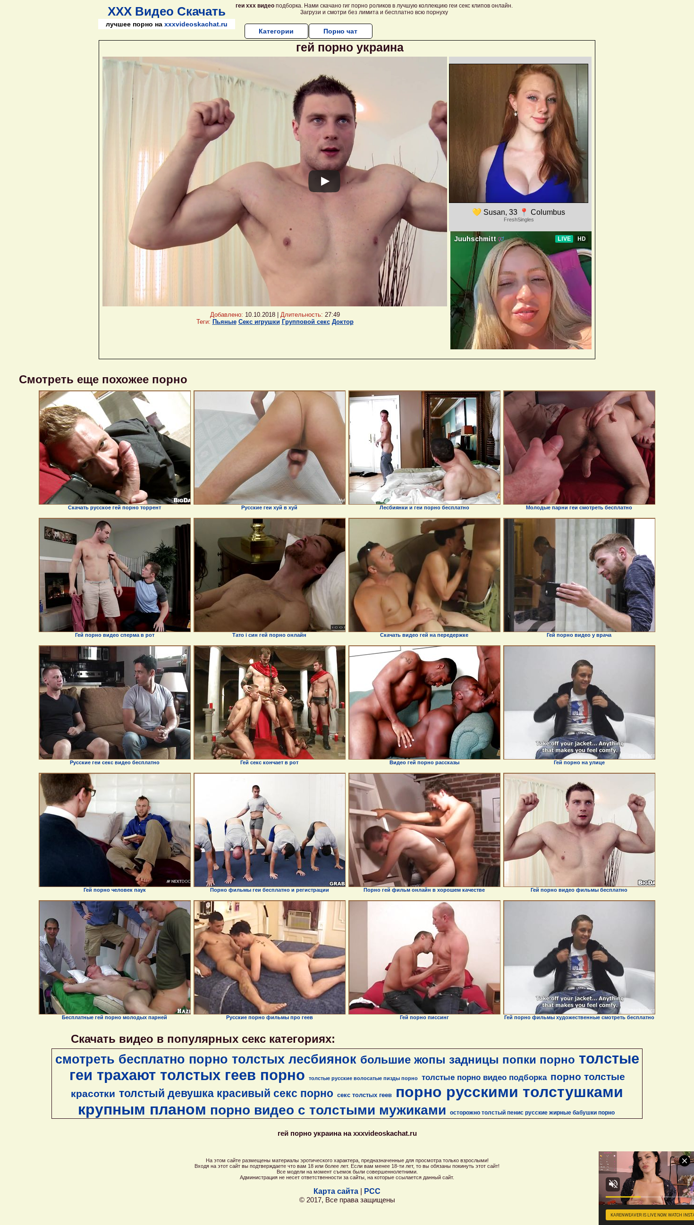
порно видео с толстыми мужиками (328, 1110)
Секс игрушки (259, 321)
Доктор (343, 321)
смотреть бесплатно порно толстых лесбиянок (205, 1059)
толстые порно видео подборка (484, 1077)
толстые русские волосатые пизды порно (363, 1078)
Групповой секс (306, 321)
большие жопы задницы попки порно (467, 1059)
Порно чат (340, 31)
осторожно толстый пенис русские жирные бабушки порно (532, 1112)
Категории (276, 31)
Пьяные (224, 321)
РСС (372, 1191)
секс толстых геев (364, 1094)
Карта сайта (335, 1191)
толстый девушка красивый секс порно (226, 1093)
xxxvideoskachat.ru (196, 24)
